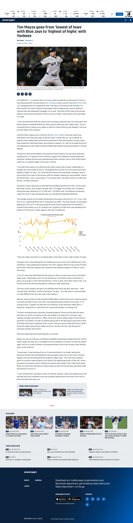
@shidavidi (29, 40)
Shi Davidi (20, 40)
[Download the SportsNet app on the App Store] (61, 499)
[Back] (2, 14)
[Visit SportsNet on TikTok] (87, 504)
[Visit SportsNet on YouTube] (93, 499)
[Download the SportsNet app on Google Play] (74, 499)
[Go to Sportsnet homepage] (8, 20)
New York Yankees (57, 135)
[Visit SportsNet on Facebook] (98, 499)
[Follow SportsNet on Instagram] (104, 499)
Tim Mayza (52, 103)
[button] (125, 20)
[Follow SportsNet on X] (87, 499)
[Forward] (112, 14)
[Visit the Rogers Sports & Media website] (33, 518)
